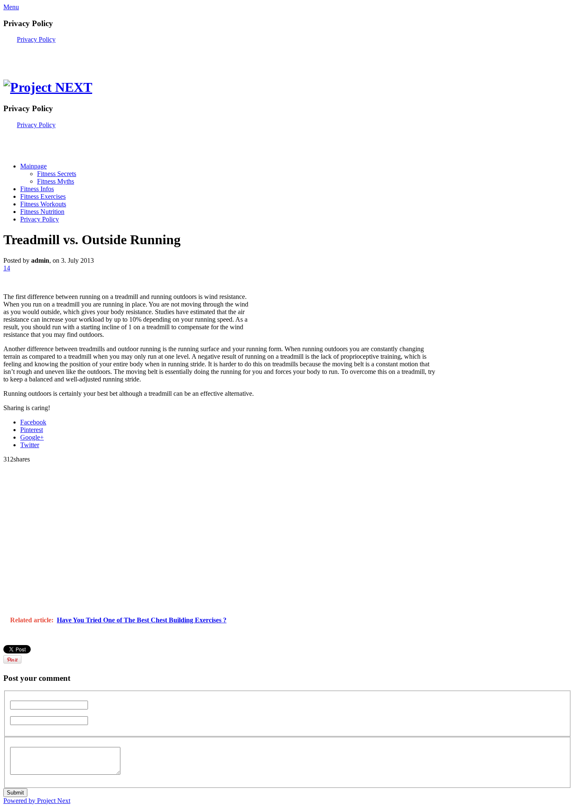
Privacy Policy (36, 39)
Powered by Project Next (36, 800)
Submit (15, 792)
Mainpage (33, 166)
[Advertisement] (101, 56)
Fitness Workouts (43, 204)
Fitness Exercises (43, 196)
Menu (11, 7)
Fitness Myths (55, 181)
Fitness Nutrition (42, 211)
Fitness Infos (37, 188)
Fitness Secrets (56, 173)
